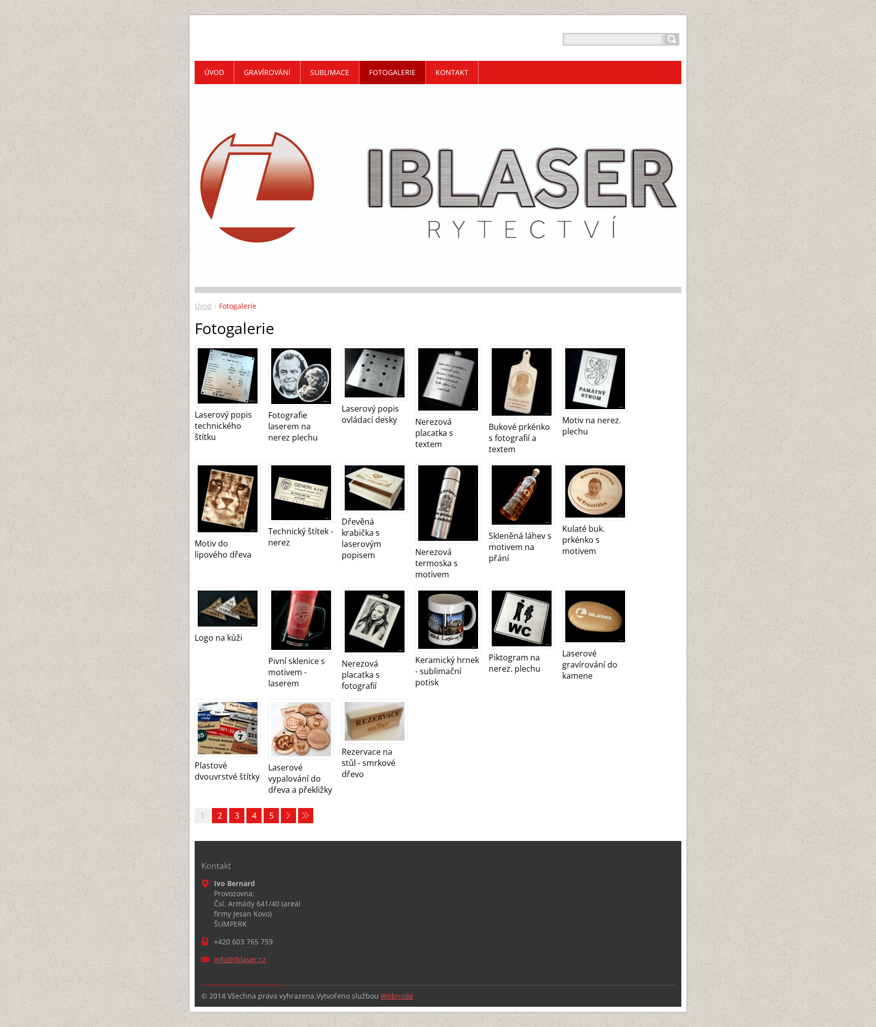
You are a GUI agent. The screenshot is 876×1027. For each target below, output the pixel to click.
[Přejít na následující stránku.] (288, 815)
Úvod (203, 306)
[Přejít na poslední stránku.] (305, 815)
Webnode (397, 996)
